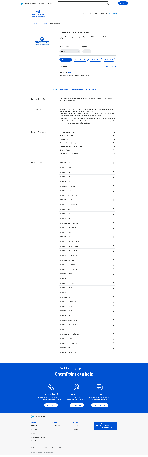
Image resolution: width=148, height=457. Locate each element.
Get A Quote (65, 60)
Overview (54, 89)
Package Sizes (65, 47)
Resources (50, 3)
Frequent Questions (99, 405)
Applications (64, 89)
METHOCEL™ (45, 23)
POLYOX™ (34, 429)
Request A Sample (80, 60)
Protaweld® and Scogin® (38, 437)
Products (38, 23)
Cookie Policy (63, 447)
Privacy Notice (55, 447)
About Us (75, 429)
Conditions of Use (35, 447)
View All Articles (56, 426)
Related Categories (77, 89)
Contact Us (123, 3)
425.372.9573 (112, 13)
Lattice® (33, 441)
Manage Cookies (78, 447)
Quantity (85, 47)
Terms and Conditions (46, 447)
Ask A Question (95, 60)
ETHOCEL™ (34, 433)
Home (32, 23)
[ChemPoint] (39, 418)
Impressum (70, 447)
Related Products (91, 89)
